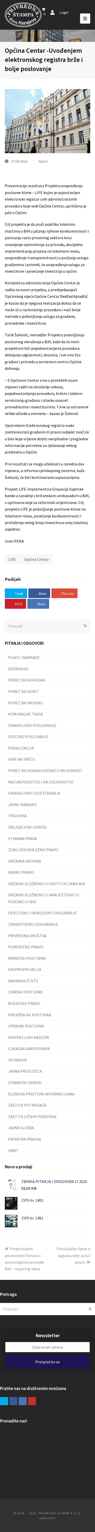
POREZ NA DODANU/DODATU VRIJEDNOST (45, 770)
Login (64, 12)
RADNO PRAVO (21, 872)
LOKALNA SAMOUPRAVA (29, 1048)
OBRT (13, 1150)
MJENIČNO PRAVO (24, 1003)
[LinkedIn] (23, 1401)
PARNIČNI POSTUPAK (27, 958)
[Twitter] (4, 1401)
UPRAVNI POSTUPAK (26, 1026)
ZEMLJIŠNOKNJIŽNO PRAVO (33, 849)
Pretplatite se (47, 1361)
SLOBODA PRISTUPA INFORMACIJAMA (41, 1093)
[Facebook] (13, 1401)
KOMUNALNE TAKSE (25, 714)
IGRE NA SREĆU (21, 759)
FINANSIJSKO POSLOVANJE (32, 725)
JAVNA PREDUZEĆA (25, 1071)
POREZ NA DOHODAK (26, 680)
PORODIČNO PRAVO (25, 946)
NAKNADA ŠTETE (23, 980)
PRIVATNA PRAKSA (24, 1139)
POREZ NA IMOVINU (25, 702)
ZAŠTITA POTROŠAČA (27, 1105)
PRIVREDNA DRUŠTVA (27, 935)
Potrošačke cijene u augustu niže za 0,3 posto (73, 1255)
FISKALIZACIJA (21, 748)
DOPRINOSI (18, 668)
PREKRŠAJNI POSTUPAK (29, 1014)
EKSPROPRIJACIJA (24, 969)
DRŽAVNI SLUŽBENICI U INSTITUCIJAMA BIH (46, 883)
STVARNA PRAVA (22, 838)
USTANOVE (17, 1060)
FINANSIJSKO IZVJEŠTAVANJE (34, 793)
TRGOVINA (17, 815)
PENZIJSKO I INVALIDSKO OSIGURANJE (42, 912)
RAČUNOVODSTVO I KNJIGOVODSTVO (40, 782)
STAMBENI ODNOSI (25, 1082)
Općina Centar (36, 559)
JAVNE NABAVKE (22, 804)
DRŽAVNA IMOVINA (24, 861)
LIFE (12, 559)
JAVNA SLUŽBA (21, 1127)
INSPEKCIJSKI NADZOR (28, 1037)
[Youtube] (32, 1401)
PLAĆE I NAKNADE (24, 657)
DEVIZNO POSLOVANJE (28, 736)
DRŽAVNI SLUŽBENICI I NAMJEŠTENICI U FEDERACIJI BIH (43, 898)
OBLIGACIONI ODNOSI (27, 827)
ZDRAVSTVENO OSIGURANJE (33, 924)
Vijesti (43, 161)
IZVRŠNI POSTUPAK (25, 992)
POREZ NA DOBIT (23, 691)
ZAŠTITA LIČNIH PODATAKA (32, 1116)
